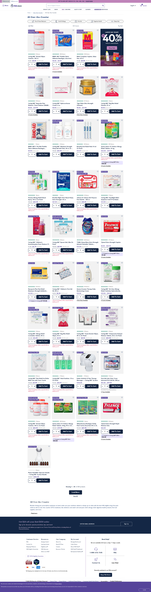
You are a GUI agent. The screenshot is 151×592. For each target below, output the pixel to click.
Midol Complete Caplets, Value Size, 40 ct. (86, 57)
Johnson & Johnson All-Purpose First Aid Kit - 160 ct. (87, 198)
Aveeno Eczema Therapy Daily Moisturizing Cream (86, 290)
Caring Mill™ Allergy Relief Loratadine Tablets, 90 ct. (36, 334)
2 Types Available (105, 392)
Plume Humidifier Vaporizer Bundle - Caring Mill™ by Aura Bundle (39, 473)
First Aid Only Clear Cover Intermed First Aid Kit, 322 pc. (110, 379)
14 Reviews (110, 101)
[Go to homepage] (16, 5)
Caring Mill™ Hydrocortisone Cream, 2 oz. (61, 104)
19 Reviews (62, 286)
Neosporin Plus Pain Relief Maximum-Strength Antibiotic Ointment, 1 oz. (37, 290)
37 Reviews (62, 376)
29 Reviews (62, 101)
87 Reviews (110, 286)
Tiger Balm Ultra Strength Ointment (85, 104)
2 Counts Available (57, 71)
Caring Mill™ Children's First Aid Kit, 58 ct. (62, 290)
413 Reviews (86, 195)
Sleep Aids (116, 21)
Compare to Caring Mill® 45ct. (110, 162)
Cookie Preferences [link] (116, 581)
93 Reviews (62, 239)
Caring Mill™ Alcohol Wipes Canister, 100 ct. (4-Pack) (36, 424)
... (33, 513)
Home (29, 12)
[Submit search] (103, 5)
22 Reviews (86, 331)
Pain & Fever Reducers (40, 21)
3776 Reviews (111, 239)
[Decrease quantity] (29, 64)
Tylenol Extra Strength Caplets (111, 242)
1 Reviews (37, 144)
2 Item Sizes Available (82, 115)
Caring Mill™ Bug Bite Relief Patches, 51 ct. (109, 104)
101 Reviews (86, 376)
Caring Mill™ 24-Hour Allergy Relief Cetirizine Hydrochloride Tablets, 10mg (110, 290)
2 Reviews (37, 239)
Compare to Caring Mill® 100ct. (111, 254)
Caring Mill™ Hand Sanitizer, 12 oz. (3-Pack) (63, 379)
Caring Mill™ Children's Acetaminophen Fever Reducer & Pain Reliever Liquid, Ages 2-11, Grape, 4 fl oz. (38, 243)
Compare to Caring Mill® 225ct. (111, 436)
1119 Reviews (110, 421)
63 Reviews (37, 331)
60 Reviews (62, 144)
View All (75, 496)
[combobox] (75, 5)
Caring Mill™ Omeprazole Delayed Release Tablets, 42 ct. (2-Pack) (111, 334)
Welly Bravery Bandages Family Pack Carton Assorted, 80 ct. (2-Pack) (87, 425)
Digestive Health (98, 21)
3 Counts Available (106, 257)
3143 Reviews (86, 286)
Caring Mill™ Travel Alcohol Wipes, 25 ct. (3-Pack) (87, 334)
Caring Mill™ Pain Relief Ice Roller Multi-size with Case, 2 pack (38, 379)
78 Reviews (110, 376)
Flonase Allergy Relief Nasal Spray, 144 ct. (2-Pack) (37, 198)
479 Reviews (38, 286)
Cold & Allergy (62, 21)
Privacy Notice (58, 583)
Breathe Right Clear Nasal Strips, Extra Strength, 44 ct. (63, 198)
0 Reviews (37, 470)
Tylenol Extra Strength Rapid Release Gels (110, 424)
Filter (32, 26)
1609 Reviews (87, 54)
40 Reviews (110, 331)
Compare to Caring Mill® (38, 301)
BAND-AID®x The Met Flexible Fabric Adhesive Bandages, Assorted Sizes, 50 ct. (37, 147)
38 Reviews (37, 54)
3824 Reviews (87, 239)
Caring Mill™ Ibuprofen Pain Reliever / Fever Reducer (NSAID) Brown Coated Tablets (38, 104)
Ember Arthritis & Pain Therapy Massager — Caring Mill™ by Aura (87, 379)
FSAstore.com (6, 1)
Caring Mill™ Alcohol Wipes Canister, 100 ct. (36, 57)
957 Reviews (86, 101)
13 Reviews (62, 331)
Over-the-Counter (38, 12)
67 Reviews (110, 195)
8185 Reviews (111, 144)
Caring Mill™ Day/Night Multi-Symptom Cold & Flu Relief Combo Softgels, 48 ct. (110, 199)
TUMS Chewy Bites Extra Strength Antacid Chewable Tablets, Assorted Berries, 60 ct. (87, 243)
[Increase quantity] (34, 64)
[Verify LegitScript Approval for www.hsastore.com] (36, 562)
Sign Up (126, 524)
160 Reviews (37, 101)
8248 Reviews (62, 54)
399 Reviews (86, 144)
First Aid (80, 21)
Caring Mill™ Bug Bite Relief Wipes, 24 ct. (61, 334)
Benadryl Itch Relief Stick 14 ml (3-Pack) (86, 147)
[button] (39, 40)
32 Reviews (37, 376)
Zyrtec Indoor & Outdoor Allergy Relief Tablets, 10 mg (111, 147)
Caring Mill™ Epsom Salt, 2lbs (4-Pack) (63, 243)
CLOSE (144, 590)
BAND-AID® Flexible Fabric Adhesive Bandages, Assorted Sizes (61, 57)
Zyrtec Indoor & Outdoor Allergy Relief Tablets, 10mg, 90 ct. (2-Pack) (62, 425)
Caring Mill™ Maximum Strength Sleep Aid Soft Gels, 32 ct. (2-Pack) (62, 147)
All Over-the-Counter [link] (50, 12)
